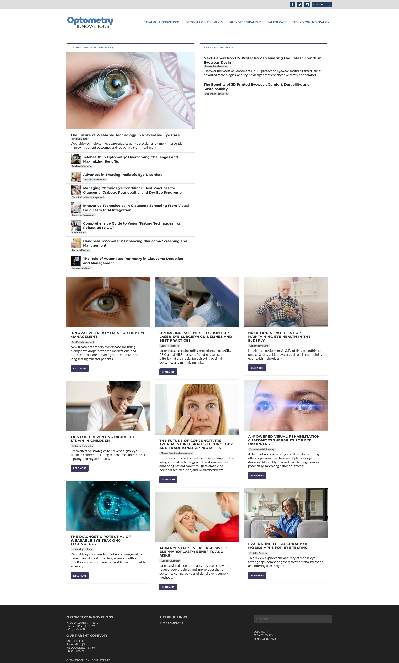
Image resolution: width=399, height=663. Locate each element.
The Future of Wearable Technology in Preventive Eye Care (125, 135)
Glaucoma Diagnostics (83, 215)
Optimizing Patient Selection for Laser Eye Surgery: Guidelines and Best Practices (195, 336)
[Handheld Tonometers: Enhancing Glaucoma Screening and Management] (76, 243)
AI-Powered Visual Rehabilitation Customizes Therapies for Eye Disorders (284, 440)
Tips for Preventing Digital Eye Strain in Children (104, 439)
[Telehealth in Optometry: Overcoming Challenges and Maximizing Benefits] (76, 159)
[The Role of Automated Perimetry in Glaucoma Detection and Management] (76, 261)
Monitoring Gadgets (82, 549)
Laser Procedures (170, 345)
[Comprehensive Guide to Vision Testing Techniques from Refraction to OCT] (76, 225)
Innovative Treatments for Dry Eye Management (108, 335)
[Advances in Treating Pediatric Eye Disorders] (76, 177)
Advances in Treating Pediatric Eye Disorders (123, 175)
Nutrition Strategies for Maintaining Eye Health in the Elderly (279, 336)
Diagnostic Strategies (245, 22)
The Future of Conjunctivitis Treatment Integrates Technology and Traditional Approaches (196, 444)
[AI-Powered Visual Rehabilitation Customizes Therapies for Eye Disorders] (286, 405)
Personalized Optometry (262, 449)
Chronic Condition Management (88, 197)
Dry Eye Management (83, 342)
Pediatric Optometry (95, 179)
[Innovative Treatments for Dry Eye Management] (108, 302)
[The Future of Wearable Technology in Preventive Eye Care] (130, 90)
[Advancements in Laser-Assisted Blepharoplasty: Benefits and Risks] (197, 517)
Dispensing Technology (216, 93)
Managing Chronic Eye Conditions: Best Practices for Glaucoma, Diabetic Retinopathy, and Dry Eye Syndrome (132, 190)
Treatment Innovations (161, 22)
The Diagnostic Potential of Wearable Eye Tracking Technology (101, 540)
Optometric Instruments (204, 22)
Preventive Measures (216, 66)
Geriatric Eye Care (258, 345)
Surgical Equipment (170, 560)
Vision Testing (79, 232)
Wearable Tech (79, 138)
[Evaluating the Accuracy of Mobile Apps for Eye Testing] (286, 513)
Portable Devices (80, 250)
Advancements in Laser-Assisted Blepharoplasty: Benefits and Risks (193, 551)
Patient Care (277, 22)
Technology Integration (310, 22)
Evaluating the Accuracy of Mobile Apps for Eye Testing (278, 546)
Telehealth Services (82, 166)
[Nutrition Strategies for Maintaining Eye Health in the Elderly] (286, 302)
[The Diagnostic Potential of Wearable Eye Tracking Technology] (108, 506)
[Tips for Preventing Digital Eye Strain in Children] (108, 406)
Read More (79, 368)
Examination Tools (81, 268)
